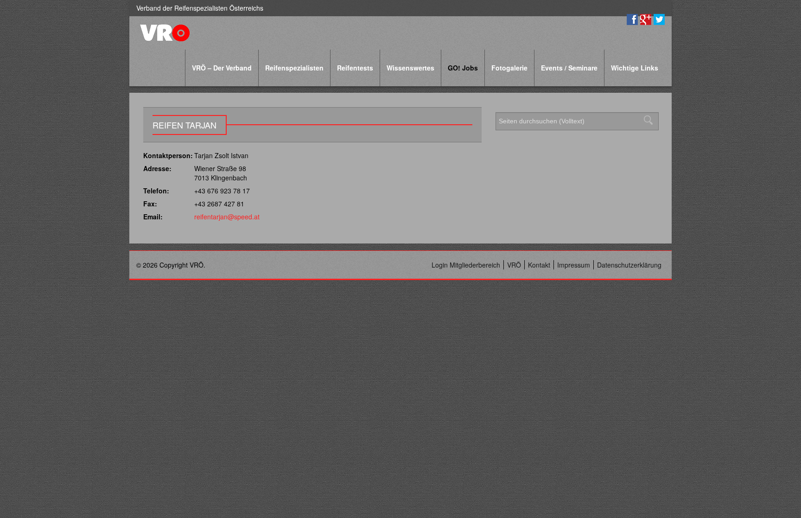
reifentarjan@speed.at (227, 216)
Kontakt (539, 264)
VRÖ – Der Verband (222, 67)
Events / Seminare (569, 67)
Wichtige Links (634, 67)
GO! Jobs (463, 67)
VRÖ (514, 264)
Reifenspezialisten (294, 67)
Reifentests (355, 67)
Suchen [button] (651, 120)
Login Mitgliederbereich (466, 264)
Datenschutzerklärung (629, 264)
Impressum (573, 264)
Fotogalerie (509, 67)
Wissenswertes (410, 67)
